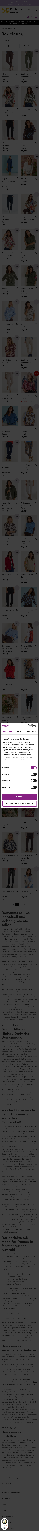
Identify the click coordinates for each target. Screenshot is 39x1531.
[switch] (34, 774)
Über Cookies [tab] (32, 731)
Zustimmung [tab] (7, 731)
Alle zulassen (19, 797)
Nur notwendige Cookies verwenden (19, 803)
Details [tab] (19, 731)
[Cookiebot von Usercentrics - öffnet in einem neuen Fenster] (28, 725)
